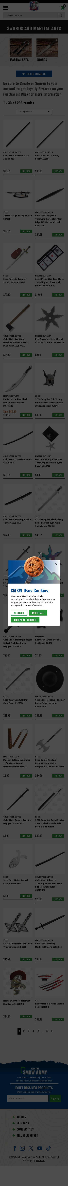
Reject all (38, 613)
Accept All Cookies (25, 620)
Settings (19, 613)
